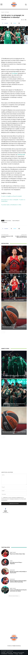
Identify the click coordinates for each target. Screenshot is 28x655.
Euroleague (7, 12)
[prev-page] (2, 332)
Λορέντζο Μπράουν (15, 220)
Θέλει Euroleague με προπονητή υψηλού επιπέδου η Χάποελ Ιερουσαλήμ (18, 581)
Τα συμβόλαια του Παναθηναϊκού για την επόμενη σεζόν (14, 376)
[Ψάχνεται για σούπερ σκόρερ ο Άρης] (14, 259)
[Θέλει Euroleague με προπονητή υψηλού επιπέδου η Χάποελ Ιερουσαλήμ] (5, 580)
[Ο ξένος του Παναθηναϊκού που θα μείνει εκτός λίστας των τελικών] (14, 393)
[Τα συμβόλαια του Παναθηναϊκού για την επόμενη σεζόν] (14, 365)
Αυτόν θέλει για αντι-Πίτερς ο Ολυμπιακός (14, 300)
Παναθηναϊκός (4, 222)
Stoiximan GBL (21, 154)
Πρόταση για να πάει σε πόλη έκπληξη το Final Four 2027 (14, 327)
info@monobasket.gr (16, 645)
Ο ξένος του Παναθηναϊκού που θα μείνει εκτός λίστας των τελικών (14, 404)
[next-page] (4, 332)
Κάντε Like (5, 508)
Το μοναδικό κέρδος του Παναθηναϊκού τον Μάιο (11, 204)
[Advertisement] (14, 51)
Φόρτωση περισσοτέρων (13, 595)
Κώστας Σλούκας (8, 220)
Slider (13, 298)
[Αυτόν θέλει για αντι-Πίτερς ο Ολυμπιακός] (14, 288)
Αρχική (2, 12)
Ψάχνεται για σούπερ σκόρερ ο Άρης (14, 271)
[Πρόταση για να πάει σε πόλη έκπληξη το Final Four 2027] (14, 316)
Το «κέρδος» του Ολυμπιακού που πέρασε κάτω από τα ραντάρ (21, 237)
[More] (19, 23)
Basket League (13, 270)
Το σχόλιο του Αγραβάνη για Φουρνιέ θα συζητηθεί (11, 196)
